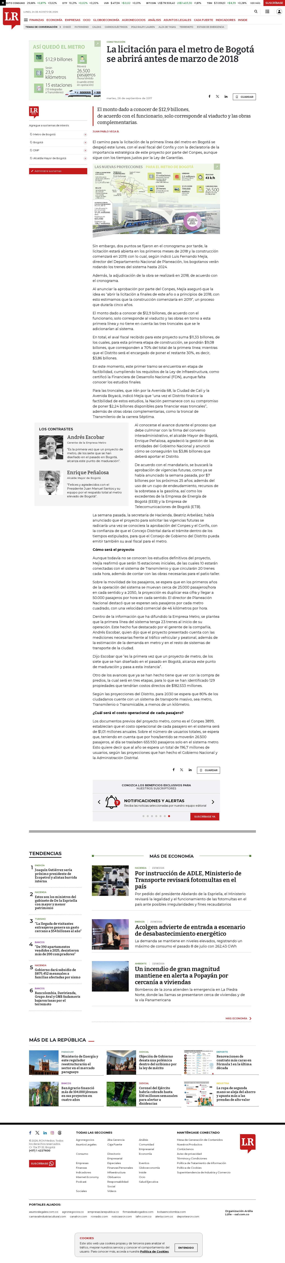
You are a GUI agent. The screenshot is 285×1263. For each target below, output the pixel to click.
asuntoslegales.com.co (43, 1211)
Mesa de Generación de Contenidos (200, 1139)
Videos (111, 1191)
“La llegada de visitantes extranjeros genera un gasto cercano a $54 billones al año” (58, 927)
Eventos (144, 1163)
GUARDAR (246, 96)
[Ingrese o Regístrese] (279, 12)
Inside (142, 1172)
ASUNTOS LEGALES (177, 20)
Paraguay (67, 1052)
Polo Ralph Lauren (143, 27)
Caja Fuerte (114, 1144)
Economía (145, 1153)
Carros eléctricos (116, 27)
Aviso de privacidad (189, 1153)
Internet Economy (87, 1177)
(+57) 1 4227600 (39, 1150)
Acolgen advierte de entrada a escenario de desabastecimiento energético (190, 930)
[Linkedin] (226, 97)
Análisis (143, 1139)
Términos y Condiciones (192, 1158)
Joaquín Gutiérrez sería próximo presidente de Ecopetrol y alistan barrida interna (56, 875)
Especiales (114, 1163)
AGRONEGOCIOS (133, 20)
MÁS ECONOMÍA (236, 1018)
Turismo (40, 919)
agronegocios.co (73, 1211)
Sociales (81, 1191)
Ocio (142, 1177)
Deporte (222, 1052)
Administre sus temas (47, 171)
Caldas (96, 27)
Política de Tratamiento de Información (201, 1163)
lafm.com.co (143, 1216)
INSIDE (242, 20)
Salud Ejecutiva (148, 1181)
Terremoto (186, 27)
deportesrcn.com (188, 1216)
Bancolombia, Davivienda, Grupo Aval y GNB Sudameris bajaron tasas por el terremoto (57, 998)
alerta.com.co (164, 1216)
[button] (98, 802)
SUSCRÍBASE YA (204, 816)
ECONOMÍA (54, 20)
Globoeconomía (149, 1167)
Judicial (144, 1052)
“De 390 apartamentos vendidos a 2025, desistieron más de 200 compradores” (57, 950)
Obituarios (114, 1177)
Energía (40, 865)
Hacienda (40, 892)
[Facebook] (209, 97)
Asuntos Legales (86, 1144)
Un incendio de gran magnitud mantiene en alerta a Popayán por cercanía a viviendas (181, 976)
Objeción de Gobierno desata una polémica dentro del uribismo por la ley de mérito (158, 1062)
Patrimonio (82, 27)
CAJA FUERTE (203, 20)
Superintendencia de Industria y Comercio (204, 1172)
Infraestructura (116, 1172)
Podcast (81, 1181)
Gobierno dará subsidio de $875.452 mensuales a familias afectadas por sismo (57, 973)
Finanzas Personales (120, 1167)
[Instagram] (54, 1133)
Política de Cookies (154, 1251)
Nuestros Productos (189, 1144)
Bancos (40, 942)
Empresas (82, 1163)
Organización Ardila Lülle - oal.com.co (239, 1212)
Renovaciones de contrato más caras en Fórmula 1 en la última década (234, 1062)
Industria (223, 1083)
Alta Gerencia (115, 1139)
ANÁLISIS (154, 20)
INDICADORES (225, 20)
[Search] (255, 12)
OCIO (86, 20)
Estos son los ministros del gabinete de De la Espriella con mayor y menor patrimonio (56, 902)
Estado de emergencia (210, 27)
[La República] (11, 18)
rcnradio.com (99, 1216)
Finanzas (81, 1167)
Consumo (82, 1153)
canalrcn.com (78, 1216)
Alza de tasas (167, 27)
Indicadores (83, 1172)
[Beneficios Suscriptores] (267, 12)
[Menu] (26, 20)
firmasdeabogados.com (138, 1211)
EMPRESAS (72, 20)
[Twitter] (217, 97)
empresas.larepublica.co (103, 1211)
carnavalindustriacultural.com (47, 1216)
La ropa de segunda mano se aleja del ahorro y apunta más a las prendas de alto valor (236, 1094)
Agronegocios (85, 1139)
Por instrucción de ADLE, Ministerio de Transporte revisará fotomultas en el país (188, 880)
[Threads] (61, 1133)
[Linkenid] (46, 1133)
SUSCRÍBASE (274, 3)
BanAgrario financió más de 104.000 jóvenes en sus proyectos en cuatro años (79, 1094)
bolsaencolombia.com (171, 1211)
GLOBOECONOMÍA (106, 20)
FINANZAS (36, 20)
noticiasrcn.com (122, 1216)
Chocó (67, 27)
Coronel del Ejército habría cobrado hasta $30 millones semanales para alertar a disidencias (158, 1095)
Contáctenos (185, 1149)
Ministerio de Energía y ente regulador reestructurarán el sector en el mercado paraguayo (79, 1064)
